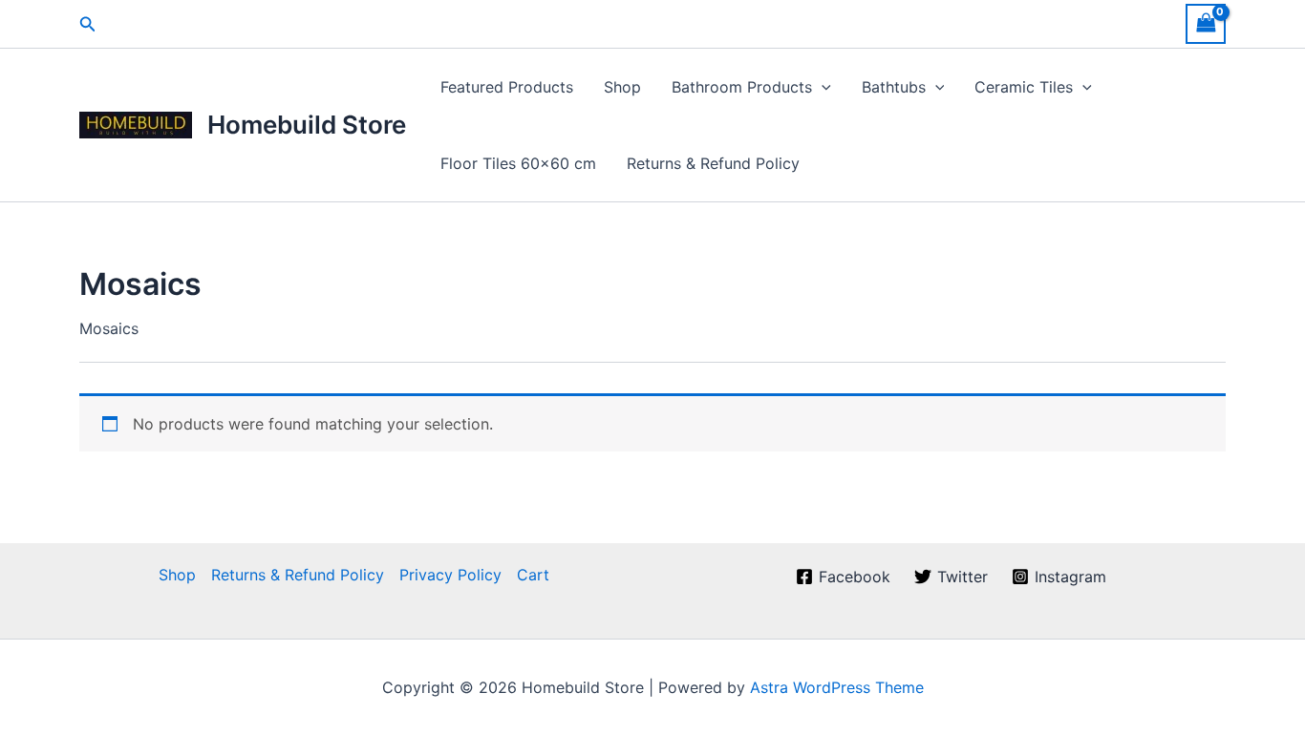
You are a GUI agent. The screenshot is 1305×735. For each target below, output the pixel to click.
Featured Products (506, 86)
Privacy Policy (450, 574)
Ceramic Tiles (1023, 86)
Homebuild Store (306, 124)
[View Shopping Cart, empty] (1206, 23)
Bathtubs (894, 86)
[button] (87, 24)
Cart (533, 574)
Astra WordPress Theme (837, 687)
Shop (622, 86)
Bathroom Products (742, 86)
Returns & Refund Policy (713, 163)
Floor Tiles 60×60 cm (518, 163)
